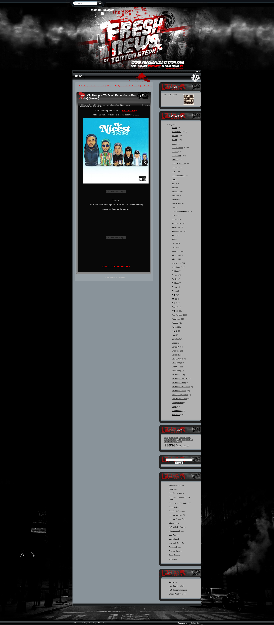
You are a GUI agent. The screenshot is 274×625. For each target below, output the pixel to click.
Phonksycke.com (175, 551)
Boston (174, 140)
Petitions (175, 271)
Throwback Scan (178, 383)
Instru (184, 439)
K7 (173, 239)
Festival (175, 195)
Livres (174, 247)
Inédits (188, 439)
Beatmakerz (115, 105)
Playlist (174, 279)
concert (175, 160)
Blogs (166, 437)
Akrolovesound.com (176, 485)
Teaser (170, 445)
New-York (89, 106)
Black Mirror (173, 489)
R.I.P (174, 303)
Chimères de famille (176, 493)
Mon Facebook (174, 535)
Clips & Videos (124, 105)
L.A (192, 439)
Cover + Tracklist (178, 164)
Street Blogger (174, 555)
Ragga (179, 441)
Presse (174, 287)
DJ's (173, 172)
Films (174, 199)
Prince (174, 291)
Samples (175, 339)
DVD (174, 180)
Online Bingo (196, 623)
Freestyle (175, 203)
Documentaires (178, 176)
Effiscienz (172, 439)
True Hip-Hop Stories (180, 395)
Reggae (175, 323)
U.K (178, 446)
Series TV (175, 347)
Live (173, 243)
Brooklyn (182, 437)
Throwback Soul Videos (181, 387)
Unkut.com (173, 559)
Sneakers (175, 351)
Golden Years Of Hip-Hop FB (180, 503)
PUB (173, 295)
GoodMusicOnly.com (177, 511)
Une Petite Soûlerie (179, 399)
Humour (175, 219)
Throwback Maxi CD (180, 379)
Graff (174, 215)
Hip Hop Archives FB (177, 515)
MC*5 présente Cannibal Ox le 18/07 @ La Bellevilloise (133, 86)
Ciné (174, 144)
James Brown (177, 231)
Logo (166, 441)
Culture (175, 168)
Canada (188, 437)
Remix (174, 327)
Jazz (173, 235)
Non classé (176, 267)
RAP (94, 106)
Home (78, 76)
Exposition (176, 191)
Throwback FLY (178, 375)
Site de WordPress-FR (177, 594)
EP (173, 184)
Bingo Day (92, 623)
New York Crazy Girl (176, 543)
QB (173, 299)
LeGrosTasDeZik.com (177, 527)
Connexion (173, 582)
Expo (174, 187)
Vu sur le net (177, 411)
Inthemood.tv (174, 523)
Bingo (86, 623)
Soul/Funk (176, 363)
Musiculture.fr (174, 539)
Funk (174, 207)
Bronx (176, 437)
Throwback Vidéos (179, 391)
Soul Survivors (177, 359)
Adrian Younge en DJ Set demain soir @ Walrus (95, 86)
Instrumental (176, 223)
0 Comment (146, 105)
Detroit (166, 439)
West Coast (184, 446)
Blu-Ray (175, 136)
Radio (174, 307)
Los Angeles (172, 441)
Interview (82, 106)
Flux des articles (177, 586)
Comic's (175, 152)
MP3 (173, 259)
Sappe (174, 343)
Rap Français (177, 315)
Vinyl (174, 407)
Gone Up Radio (175, 507)
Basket (174, 128)
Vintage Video (177, 403)
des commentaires (178, 590)
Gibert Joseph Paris (179, 211)
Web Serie (176, 415)
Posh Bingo (103, 623)
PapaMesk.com (175, 547)
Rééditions (176, 319)
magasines (176, 251)
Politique (175, 283)
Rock (174, 335)
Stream (99, 106)
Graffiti (179, 439)
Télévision (176, 371)
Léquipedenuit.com (176, 531)
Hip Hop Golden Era (177, 519)
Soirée (174, 355)
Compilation (176, 156)
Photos (174, 275)
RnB (173, 331)
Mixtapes (175, 255)
